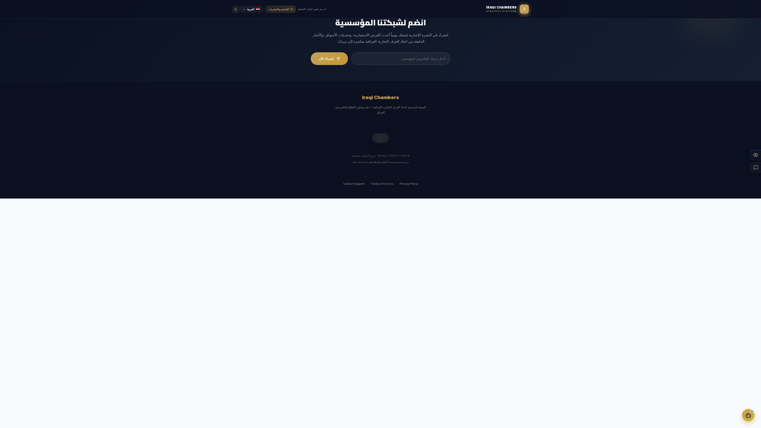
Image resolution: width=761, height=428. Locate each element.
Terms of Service (382, 183)
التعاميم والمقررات (279, 9)
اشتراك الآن (326, 59)
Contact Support (353, 183)
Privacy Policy (409, 183)
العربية (253, 9)
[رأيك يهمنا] (755, 167)
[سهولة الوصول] (755, 155)
